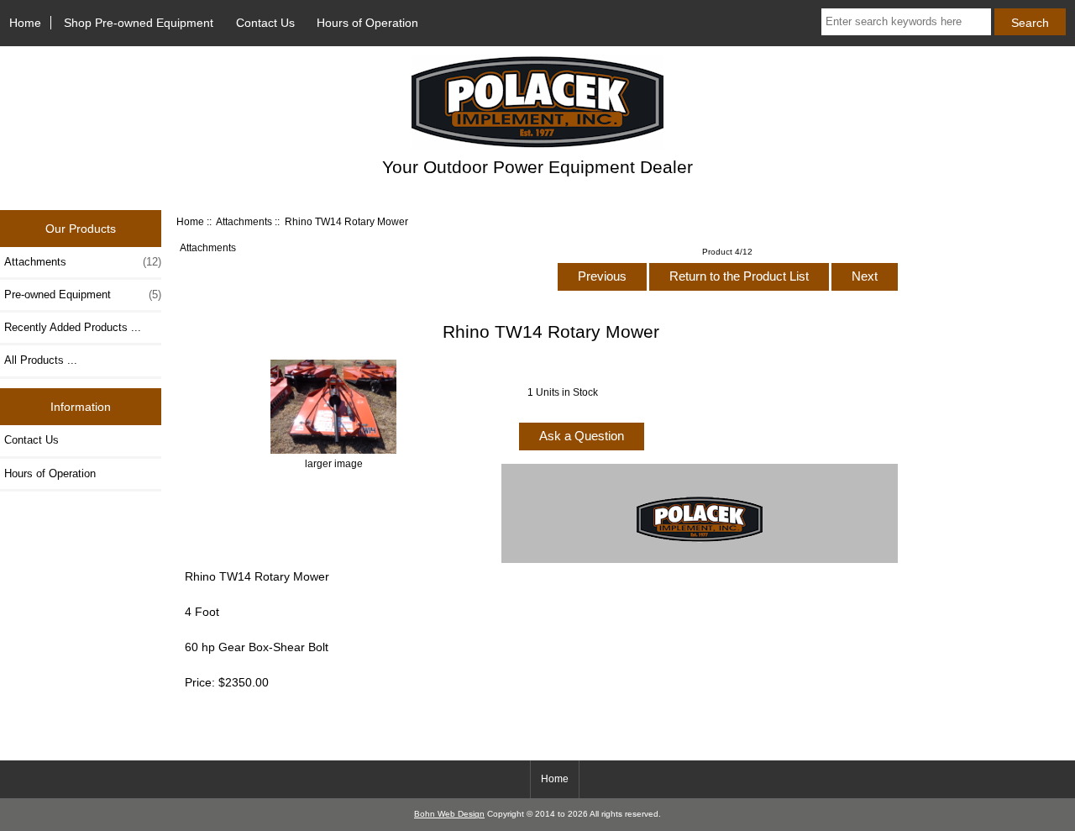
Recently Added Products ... (72, 327)
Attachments (244, 221)
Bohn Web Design (449, 813)
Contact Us (265, 22)
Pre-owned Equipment (82, 294)
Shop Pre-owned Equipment (138, 22)
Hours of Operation (367, 22)
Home (25, 22)
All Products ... (40, 360)
